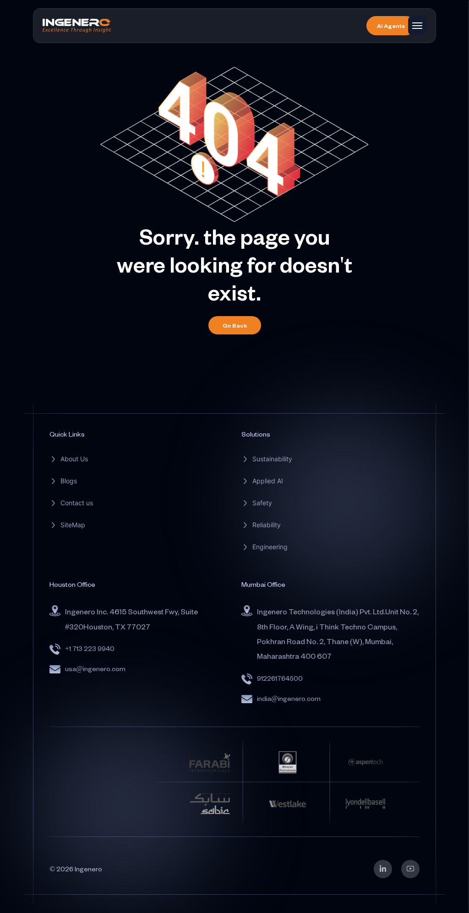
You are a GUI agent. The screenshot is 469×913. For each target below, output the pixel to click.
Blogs (68, 481)
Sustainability (272, 459)
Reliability (266, 525)
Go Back (235, 325)
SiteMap (72, 525)
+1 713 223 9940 (90, 648)
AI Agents (391, 25)
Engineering (270, 547)
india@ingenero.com (289, 698)
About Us (74, 459)
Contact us (76, 503)
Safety (262, 503)
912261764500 (280, 678)
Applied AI (267, 481)
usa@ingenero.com (95, 668)
